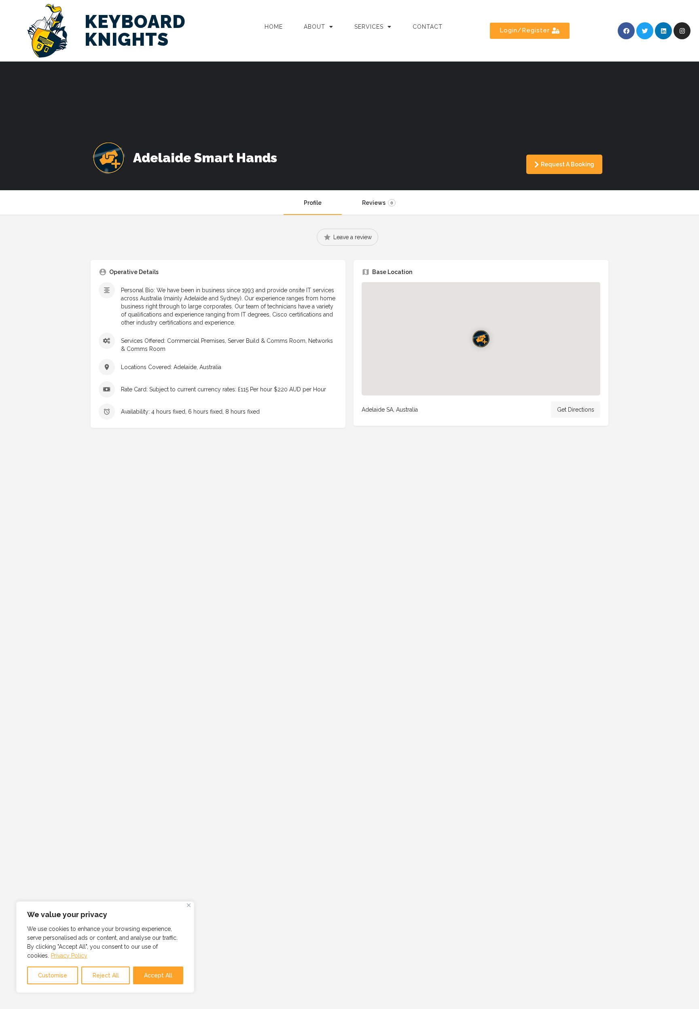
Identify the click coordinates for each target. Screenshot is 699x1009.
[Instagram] (682, 30)
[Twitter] (644, 30)
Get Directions (575, 409)
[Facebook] (626, 30)
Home (274, 26)
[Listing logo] (109, 158)
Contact (428, 26)
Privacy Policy (69, 955)
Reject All (106, 975)
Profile (313, 203)
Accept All (158, 975)
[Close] (189, 905)
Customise (52, 975)
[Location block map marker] (480, 338)
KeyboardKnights (135, 30)
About (314, 26)
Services (368, 26)
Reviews (377, 203)
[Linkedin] (663, 30)
